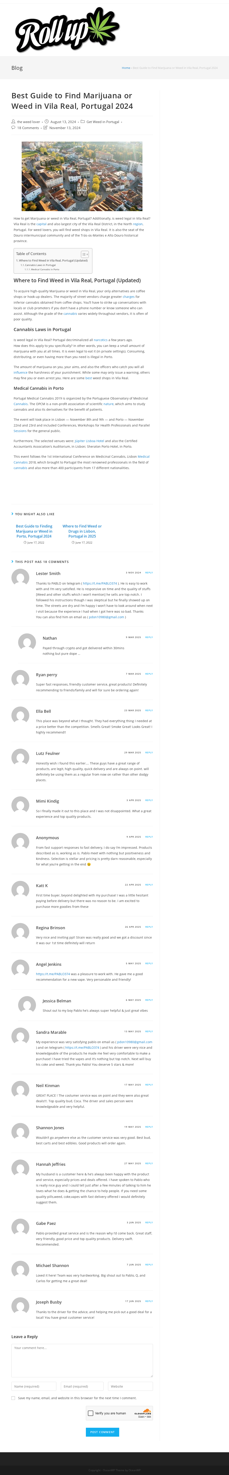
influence (21, 372)
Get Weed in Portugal (103, 122)
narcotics (101, 340)
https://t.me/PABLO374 (100, 583)
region (138, 224)
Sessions (20, 431)
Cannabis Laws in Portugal (40, 265)
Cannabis (21, 404)
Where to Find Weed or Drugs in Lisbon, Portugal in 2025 (82, 531)
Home (126, 68)
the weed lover (28, 122)
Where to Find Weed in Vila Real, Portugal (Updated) (53, 260)
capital (41, 224)
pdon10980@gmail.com (106, 617)
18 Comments (28, 128)
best (88, 378)
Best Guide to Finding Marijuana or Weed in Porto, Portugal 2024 (34, 531)
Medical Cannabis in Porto (45, 269)
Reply (149, 572)
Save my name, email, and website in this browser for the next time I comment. (77, 1398)
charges (129, 297)
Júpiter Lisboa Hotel (90, 441)
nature (109, 404)
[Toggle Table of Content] (83, 254)
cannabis (70, 313)
